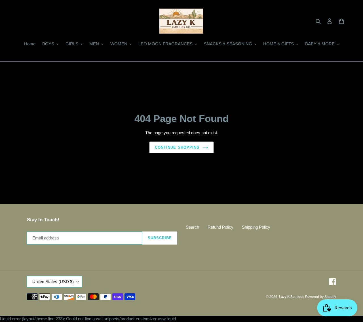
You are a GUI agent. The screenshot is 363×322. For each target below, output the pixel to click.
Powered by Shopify (320, 297)
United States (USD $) (53, 281)
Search (192, 227)
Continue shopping (177, 147)
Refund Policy (220, 227)
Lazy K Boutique (292, 297)
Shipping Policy (256, 227)
